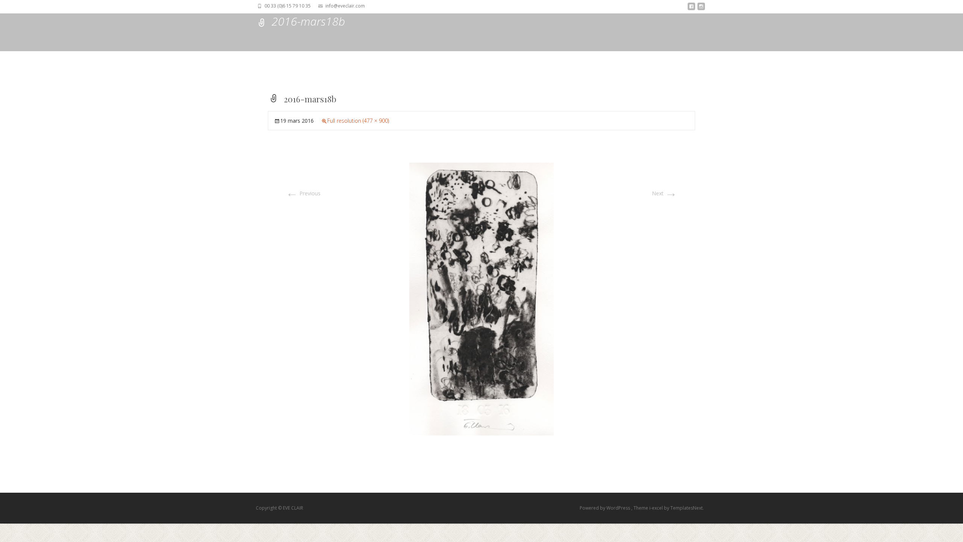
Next (664, 193)
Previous (303, 193)
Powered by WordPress (605, 508)
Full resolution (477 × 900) (358, 120)
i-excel (656, 508)
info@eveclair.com (345, 6)
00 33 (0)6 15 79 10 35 (287, 6)
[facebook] (691, 8)
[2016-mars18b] (481, 298)
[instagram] (701, 8)
